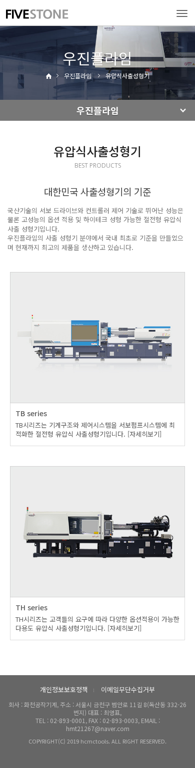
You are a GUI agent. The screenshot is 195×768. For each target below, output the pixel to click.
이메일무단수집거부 (128, 689)
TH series (32, 607)
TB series (31, 413)
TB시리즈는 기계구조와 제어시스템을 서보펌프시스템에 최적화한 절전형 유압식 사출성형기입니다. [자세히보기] (95, 429)
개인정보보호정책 (64, 689)
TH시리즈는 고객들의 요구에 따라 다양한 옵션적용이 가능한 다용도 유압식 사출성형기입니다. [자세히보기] (98, 623)
